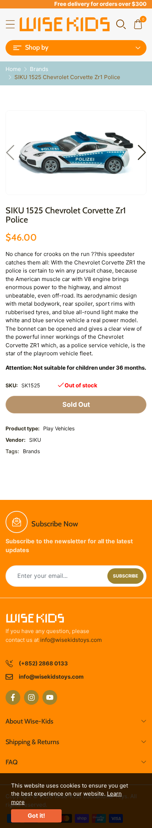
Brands (31, 451)
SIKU (35, 440)
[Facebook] (13, 697)
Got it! (36, 815)
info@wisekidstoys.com (71, 639)
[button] (121, 23)
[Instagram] (31, 697)
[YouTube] (49, 697)
